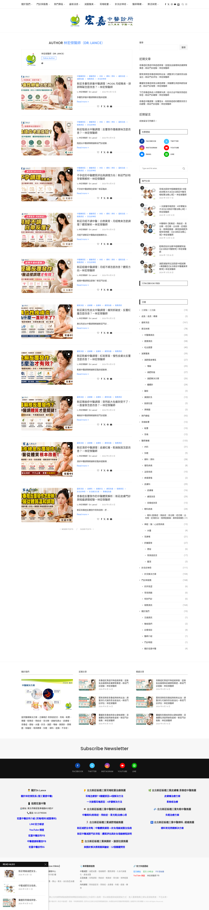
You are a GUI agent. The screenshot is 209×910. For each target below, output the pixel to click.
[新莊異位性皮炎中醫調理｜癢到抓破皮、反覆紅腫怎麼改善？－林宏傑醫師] (47, 321)
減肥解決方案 (167, 378)
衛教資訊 (166, 605)
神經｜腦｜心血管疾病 (166, 524)
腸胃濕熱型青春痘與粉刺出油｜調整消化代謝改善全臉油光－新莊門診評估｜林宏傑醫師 (114, 700)
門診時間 (166, 642)
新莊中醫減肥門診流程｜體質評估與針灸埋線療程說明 (104, 834)
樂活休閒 (164, 329)
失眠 (166, 453)
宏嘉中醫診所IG (37, 847)
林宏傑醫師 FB (153, 875)
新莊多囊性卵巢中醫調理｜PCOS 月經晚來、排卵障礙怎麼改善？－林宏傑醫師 (104, 85)
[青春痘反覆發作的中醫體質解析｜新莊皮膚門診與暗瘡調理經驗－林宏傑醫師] (47, 505)
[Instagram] (172, 4)
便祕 (167, 549)
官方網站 (137, 871)
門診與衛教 (42, 4)
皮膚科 (166, 484)
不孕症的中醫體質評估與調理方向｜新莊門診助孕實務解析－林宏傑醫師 (104, 177)
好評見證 (166, 586)
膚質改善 (167, 496)
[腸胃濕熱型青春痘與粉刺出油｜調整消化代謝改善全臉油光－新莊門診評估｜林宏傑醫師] (87, 702)
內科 (166, 447)
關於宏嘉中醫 (166, 648)
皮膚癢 (167, 490)
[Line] (178, 4)
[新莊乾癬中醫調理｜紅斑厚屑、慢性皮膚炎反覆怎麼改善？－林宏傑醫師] (47, 367)
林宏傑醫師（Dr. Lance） (53, 53)
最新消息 (73, 4)
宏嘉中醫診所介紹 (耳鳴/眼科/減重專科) (36, 818)
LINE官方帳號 (37, 824)
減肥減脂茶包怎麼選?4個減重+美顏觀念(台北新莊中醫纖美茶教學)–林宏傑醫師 (173, 266)
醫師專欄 (136, 4)
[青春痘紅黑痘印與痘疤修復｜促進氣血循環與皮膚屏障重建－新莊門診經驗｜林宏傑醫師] (87, 685)
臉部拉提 (166, 403)
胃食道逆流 (167, 555)
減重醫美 (89, 4)
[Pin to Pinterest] (108, 106)
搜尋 (141, 42)
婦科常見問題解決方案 (172, 828)
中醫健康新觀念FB (36, 841)
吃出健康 (166, 347)
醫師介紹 (166, 636)
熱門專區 (58, 4)
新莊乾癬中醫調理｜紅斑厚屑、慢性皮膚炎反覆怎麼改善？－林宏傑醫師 (104, 357)
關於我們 (25, 4)
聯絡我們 (166, 624)
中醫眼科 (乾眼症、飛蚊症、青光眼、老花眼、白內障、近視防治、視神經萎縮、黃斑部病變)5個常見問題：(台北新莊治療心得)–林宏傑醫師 (173, 229)
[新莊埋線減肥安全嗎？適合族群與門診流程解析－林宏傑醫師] (9, 874)
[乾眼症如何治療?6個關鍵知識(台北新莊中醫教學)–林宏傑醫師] (147, 250)
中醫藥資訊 (166, 335)
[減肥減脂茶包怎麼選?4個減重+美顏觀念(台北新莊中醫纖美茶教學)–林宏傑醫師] (147, 268)
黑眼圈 (166, 409)
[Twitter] (168, 4)
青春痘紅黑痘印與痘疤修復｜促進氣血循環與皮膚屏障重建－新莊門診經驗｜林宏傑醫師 (114, 683)
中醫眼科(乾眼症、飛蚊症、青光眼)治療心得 (104, 815)
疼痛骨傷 (166, 478)
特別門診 (166, 599)
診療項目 (166, 630)
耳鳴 (166, 434)
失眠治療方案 (172, 815)
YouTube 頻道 (36, 830)
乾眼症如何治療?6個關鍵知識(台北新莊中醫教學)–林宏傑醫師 (172, 249)
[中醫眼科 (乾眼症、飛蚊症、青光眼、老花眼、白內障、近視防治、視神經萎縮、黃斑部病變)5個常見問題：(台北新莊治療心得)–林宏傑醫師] (147, 228)
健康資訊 (166, 341)
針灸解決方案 (166, 574)
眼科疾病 (166, 509)
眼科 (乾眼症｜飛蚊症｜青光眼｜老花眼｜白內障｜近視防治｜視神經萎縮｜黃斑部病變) (166, 516)
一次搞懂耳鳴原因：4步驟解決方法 (104, 802)
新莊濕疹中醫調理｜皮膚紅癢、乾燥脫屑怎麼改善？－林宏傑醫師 (104, 449)
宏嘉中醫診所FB (36, 835)
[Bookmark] (186, 4)
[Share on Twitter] (104, 106)
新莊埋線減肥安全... (27, 871)
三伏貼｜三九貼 (164, 310)
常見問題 (166, 593)
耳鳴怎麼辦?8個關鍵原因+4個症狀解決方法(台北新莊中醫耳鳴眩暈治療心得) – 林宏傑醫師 (173, 192)
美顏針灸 (166, 397)
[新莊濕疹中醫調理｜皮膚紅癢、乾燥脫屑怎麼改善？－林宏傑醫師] (47, 459)
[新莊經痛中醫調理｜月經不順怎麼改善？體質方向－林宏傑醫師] (47, 276)
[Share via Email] (111, 106)
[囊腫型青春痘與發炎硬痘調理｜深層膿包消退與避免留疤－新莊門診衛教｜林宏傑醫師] (87, 719)
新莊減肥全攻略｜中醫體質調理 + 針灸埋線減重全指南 (104, 828)
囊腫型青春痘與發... (27, 900)
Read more (82, 102)
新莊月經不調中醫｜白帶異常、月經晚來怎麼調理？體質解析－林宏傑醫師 (104, 222)
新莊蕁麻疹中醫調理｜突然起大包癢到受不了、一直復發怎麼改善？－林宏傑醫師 (104, 403)
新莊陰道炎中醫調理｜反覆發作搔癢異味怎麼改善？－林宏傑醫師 (104, 131)
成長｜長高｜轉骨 (164, 316)
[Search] (182, 4)
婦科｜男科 (166, 459)
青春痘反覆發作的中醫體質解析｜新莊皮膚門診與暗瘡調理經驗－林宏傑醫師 (104, 497)
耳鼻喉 (166, 537)
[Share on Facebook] (101, 106)
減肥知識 (167, 372)
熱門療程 (164, 416)
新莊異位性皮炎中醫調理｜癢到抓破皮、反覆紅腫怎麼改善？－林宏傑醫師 (104, 311)
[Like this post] (98, 106)
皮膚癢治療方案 (172, 796)
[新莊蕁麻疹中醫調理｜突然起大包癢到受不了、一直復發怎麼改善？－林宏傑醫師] (47, 413)
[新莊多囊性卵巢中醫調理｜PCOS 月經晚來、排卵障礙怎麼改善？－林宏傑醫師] (47, 92)
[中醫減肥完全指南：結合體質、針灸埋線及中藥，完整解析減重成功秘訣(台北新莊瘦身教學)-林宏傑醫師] (9, 888)
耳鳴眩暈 (104, 4)
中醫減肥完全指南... (27, 885)
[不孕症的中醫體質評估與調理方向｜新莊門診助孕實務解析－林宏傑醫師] (47, 184)
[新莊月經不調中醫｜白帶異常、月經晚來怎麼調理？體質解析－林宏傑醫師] (47, 230)
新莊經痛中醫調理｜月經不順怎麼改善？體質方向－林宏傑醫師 (104, 268)
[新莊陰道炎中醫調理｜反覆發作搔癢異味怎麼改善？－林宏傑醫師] (47, 138)
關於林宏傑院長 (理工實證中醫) (36, 796)
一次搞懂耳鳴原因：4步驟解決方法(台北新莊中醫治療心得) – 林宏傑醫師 (173, 209)
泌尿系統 (166, 472)
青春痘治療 (172, 802)
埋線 (167, 366)
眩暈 (166, 428)
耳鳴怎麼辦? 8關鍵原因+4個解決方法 (104, 796)
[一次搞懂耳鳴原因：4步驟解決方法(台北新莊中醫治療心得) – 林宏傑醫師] (147, 210)
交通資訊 (166, 617)
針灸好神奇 (120, 4)
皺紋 (166, 391)
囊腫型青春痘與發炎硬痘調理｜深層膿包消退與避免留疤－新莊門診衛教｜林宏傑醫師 (114, 718)
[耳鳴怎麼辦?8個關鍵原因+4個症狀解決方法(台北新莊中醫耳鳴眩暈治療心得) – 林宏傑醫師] (147, 193)
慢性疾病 (166, 465)
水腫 (167, 530)
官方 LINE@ (148, 871)
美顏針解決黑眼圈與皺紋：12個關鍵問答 (104, 847)
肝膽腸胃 (166, 543)
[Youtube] (175, 4)
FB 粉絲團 (160, 871)
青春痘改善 (167, 503)
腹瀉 (167, 561)
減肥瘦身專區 (166, 360)
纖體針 (167, 384)
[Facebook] (165, 4)
